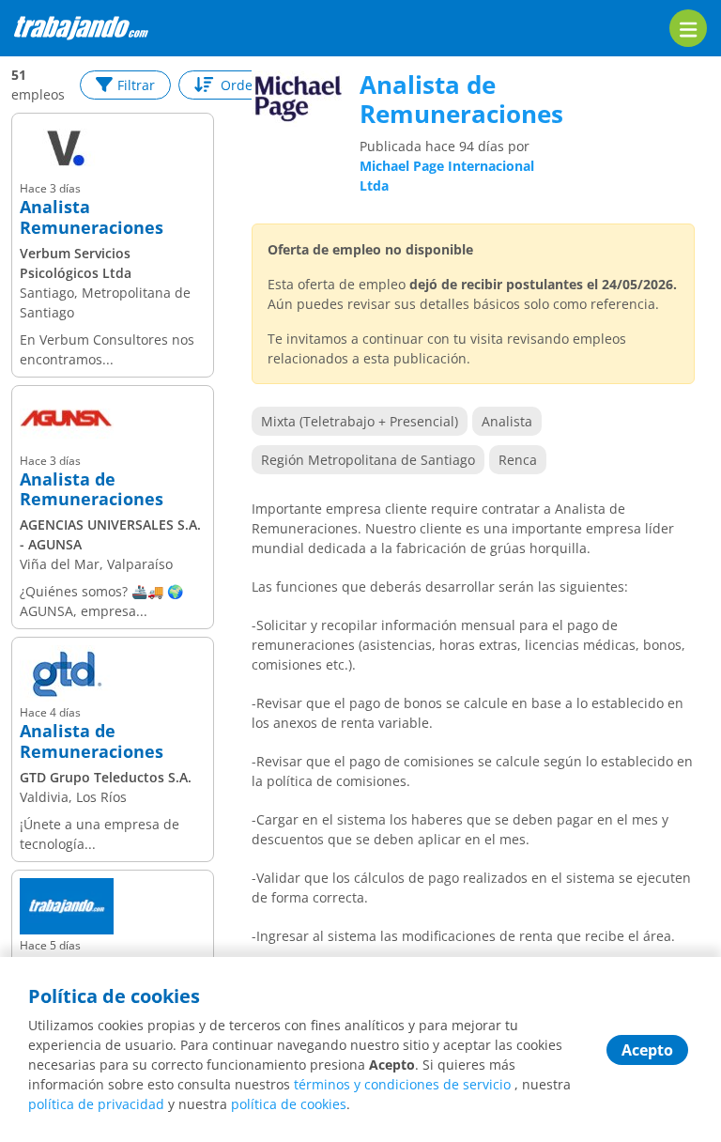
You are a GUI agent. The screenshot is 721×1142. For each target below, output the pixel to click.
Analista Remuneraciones (91, 217)
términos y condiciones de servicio (402, 1084)
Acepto (647, 1050)
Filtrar (136, 85)
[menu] (688, 28)
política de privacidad (96, 1104)
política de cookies (288, 1104)
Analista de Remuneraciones (91, 490)
